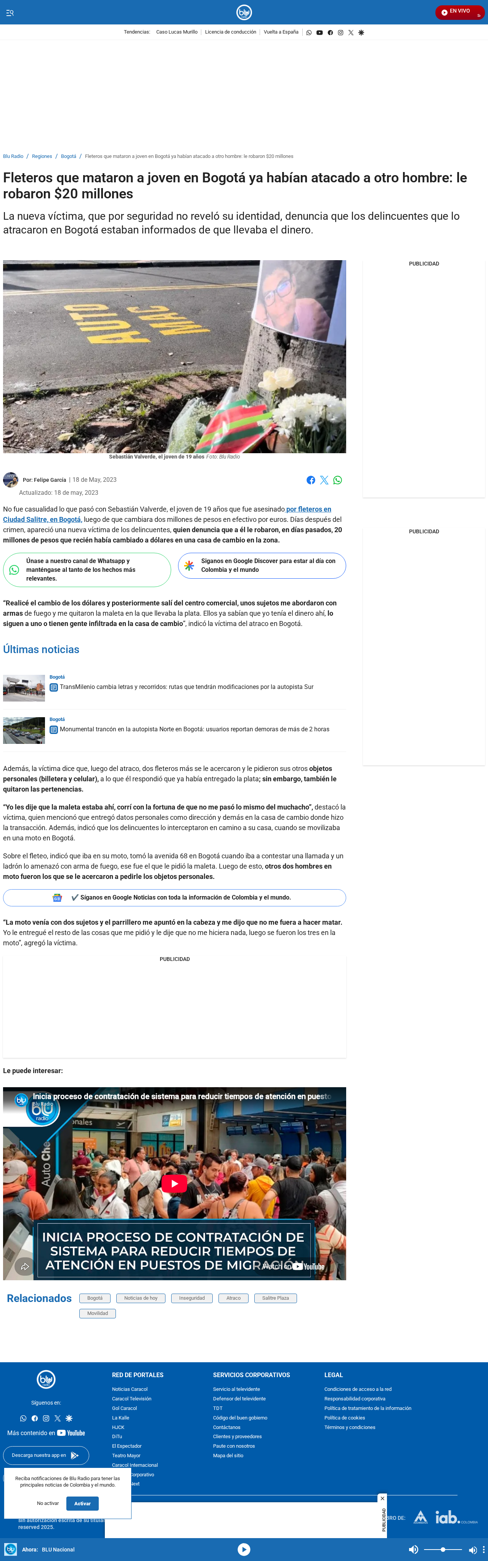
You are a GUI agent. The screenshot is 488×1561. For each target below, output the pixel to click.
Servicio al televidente (236, 1389)
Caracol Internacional (135, 1465)
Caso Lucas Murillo (176, 32)
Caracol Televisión (131, 1399)
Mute (413, 1549)
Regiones (42, 156)
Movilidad (97, 1313)
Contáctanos (227, 1427)
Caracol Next (126, 1484)
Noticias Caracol (130, 1389)
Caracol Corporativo (133, 1474)
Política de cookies (344, 1418)
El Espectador (126, 1446)
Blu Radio (13, 156)
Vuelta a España (281, 32)
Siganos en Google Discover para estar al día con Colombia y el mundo (268, 565)
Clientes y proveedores (237, 1436)
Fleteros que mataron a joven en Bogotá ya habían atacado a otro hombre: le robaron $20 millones (189, 156)
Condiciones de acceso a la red (358, 1389)
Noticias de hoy (140, 1298)
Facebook (311, 484)
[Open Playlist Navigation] (484, 1549)
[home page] (244, 12)
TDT (218, 1408)
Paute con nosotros (234, 1446)
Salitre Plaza (275, 1298)
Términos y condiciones (350, 1427)
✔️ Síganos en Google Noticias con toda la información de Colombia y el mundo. (181, 897)
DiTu (117, 1436)
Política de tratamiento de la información (367, 1408)
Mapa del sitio (228, 1455)
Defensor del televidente (239, 1399)
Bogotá (68, 156)
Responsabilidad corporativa (354, 1399)
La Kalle (120, 1418)
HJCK (118, 1427)
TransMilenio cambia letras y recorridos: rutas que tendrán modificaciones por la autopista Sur (186, 686)
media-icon (244, 1549)
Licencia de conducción (230, 32)
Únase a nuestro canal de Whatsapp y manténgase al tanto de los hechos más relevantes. (80, 569)
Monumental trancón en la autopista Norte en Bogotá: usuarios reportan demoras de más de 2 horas (194, 729)
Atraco (233, 1298)
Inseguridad (192, 1298)
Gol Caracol (124, 1408)
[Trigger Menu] (9, 12)
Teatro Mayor (126, 1455)
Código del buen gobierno (240, 1418)
